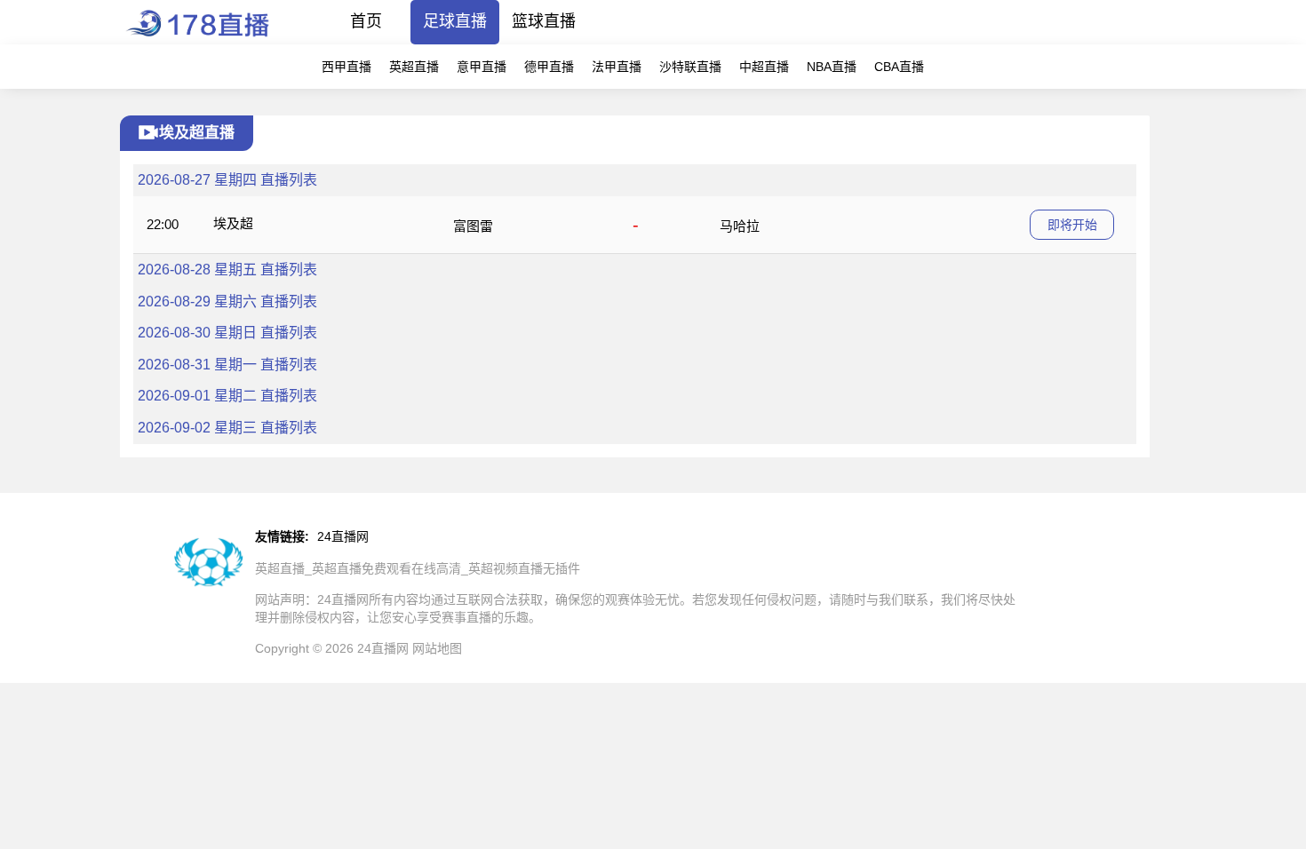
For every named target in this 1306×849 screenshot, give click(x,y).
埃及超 (233, 223)
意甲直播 (481, 67)
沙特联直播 (690, 67)
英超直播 (414, 67)
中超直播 (764, 67)
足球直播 (455, 21)
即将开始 (1072, 225)
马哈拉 (740, 226)
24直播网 (343, 536)
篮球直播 (544, 21)
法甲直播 (616, 67)
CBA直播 (899, 67)
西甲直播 (346, 67)
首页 (366, 21)
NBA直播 (831, 67)
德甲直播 (549, 67)
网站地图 (437, 648)
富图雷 (473, 226)
